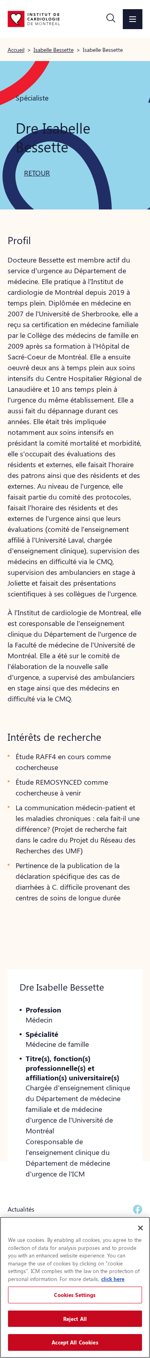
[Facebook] (137, 1209)
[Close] (140, 1228)
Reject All (75, 1318)
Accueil (16, 49)
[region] (75, 1287)
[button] (111, 19)
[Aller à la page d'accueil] (34, 19)
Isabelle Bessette (54, 49)
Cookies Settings (75, 1294)
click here (112, 1278)
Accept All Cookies (75, 1342)
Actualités (21, 1209)
